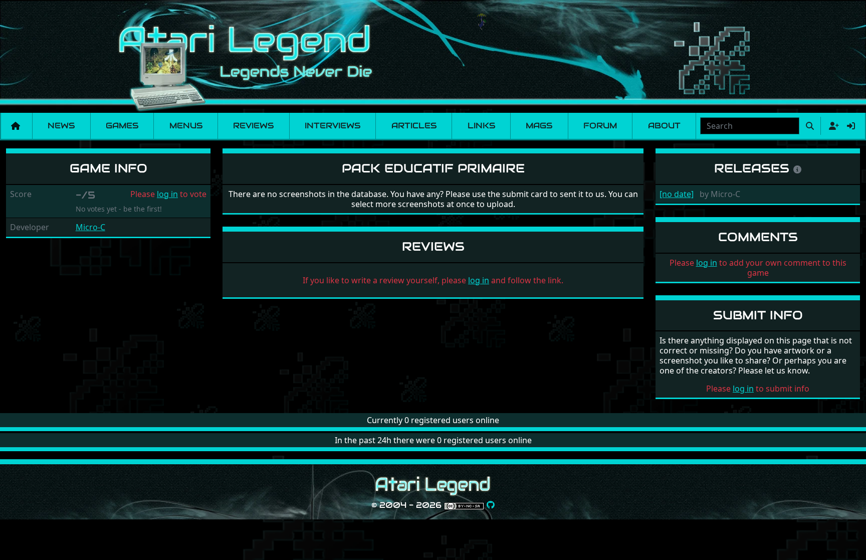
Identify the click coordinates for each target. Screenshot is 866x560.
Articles (414, 125)
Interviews (332, 125)
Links (481, 125)
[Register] (832, 126)
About (664, 125)
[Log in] (851, 126)
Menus (185, 125)
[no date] (677, 194)
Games (122, 125)
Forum (600, 125)
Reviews (253, 125)
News (61, 125)
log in (167, 194)
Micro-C (90, 227)
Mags (539, 125)
